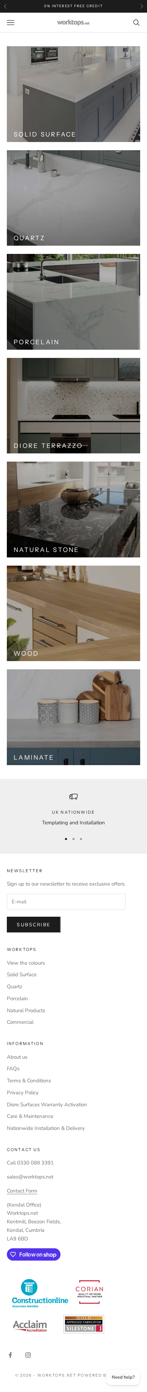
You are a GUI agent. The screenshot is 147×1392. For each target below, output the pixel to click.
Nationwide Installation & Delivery (46, 1128)
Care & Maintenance (30, 1116)
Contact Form (22, 1190)
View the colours (26, 962)
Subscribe (34, 924)
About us (17, 1057)
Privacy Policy (23, 1092)
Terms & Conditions (29, 1080)
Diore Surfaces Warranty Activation (47, 1104)
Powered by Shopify (105, 1375)
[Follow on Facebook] (10, 1355)
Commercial (20, 1022)
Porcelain (17, 998)
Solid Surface (22, 974)
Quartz (14, 986)
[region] (73, 809)
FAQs (13, 1068)
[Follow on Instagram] (28, 1355)
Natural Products (26, 1010)
